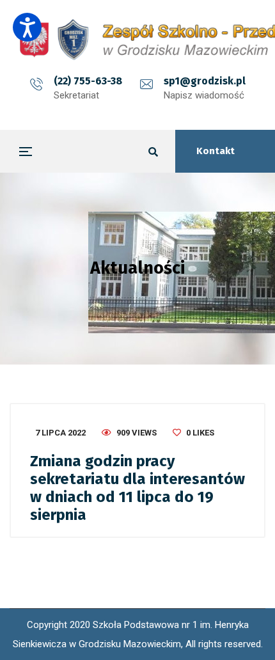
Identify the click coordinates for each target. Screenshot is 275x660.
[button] (27, 27)
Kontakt (215, 151)
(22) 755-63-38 (88, 81)
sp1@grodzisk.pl (205, 81)
